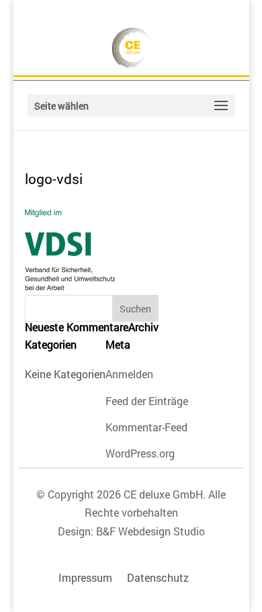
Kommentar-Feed (146, 427)
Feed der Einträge (146, 401)
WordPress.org (140, 453)
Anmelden (129, 374)
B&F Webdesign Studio (150, 531)
